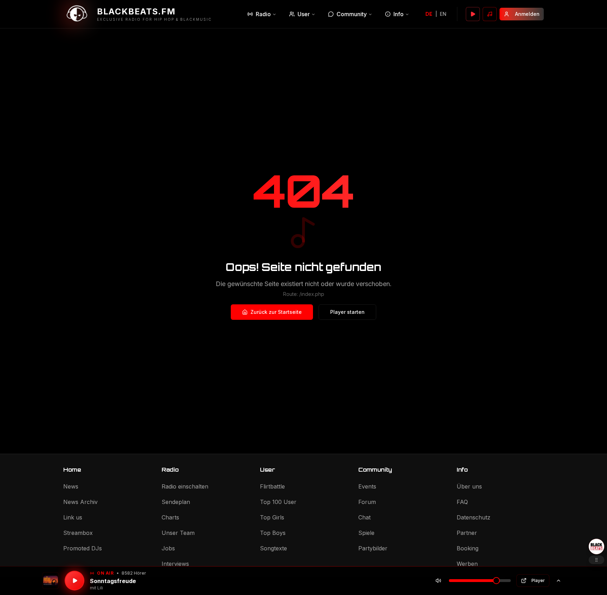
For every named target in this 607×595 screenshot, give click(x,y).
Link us (72, 517)
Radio (263, 14)
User (304, 14)
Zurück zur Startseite (276, 312)
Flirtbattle (272, 486)
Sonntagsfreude (113, 580)
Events (367, 486)
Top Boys (273, 532)
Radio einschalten (185, 486)
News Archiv (80, 501)
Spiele (366, 532)
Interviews (175, 563)
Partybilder (372, 548)
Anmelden (527, 14)
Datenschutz (473, 517)
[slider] (496, 580)
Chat (364, 517)
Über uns (469, 486)
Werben (467, 563)
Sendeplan (176, 501)
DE (428, 14)
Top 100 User (278, 501)
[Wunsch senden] (490, 14)
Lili (100, 587)
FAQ (462, 501)
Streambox (78, 532)
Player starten (347, 312)
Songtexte (273, 548)
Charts (170, 517)
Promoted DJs (82, 548)
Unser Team (178, 532)
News (70, 486)
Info (398, 14)
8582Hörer (134, 573)
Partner (467, 532)
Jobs (168, 548)
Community (352, 14)
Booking (467, 548)
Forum (367, 501)
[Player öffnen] (473, 14)
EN (443, 14)
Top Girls (272, 517)
